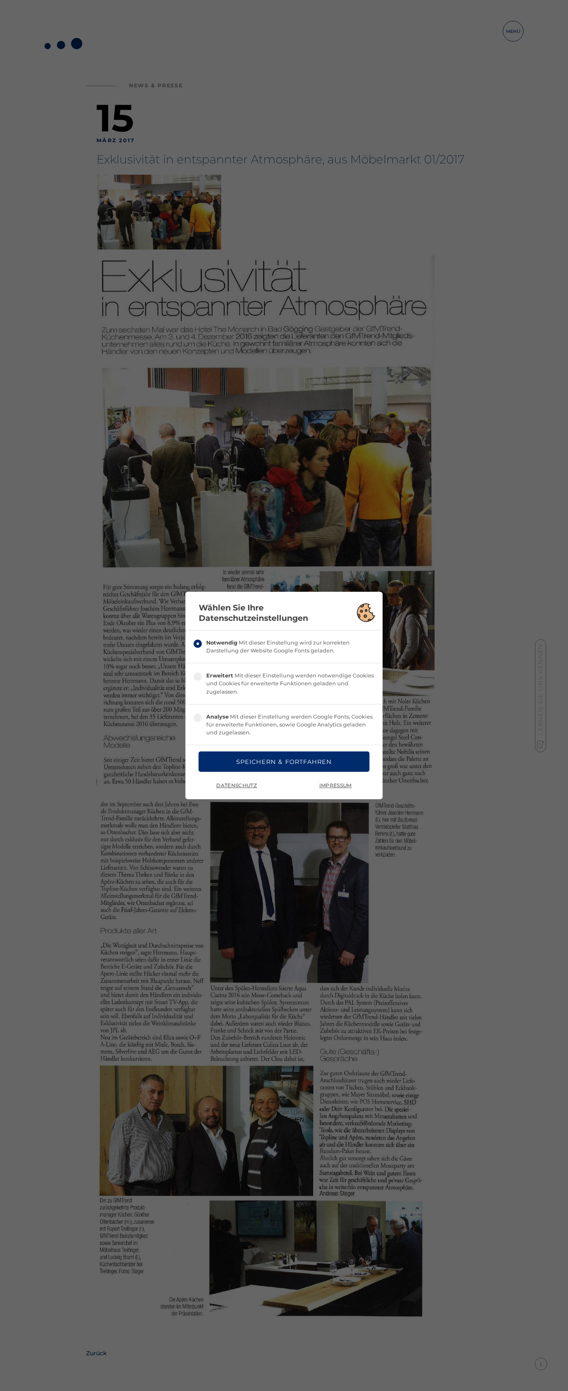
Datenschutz (236, 785)
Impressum (335, 785)
